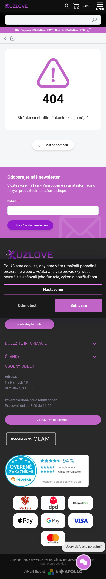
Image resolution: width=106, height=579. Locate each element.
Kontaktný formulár (30, 324)
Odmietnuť (27, 305)
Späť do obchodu (56, 145)
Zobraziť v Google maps (53, 419)
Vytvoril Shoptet (34, 571)
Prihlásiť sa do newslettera (30, 225)
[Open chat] (83, 561)
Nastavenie (53, 289)
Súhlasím (79, 305)
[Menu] (100, 6)
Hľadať (94, 19)
